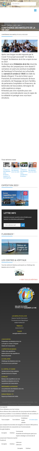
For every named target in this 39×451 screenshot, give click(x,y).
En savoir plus (34, 419)
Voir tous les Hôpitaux (29, 279)
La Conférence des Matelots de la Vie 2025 (15, 170)
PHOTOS (9, 25)
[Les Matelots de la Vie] (10, 4)
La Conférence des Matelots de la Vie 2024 (32, 170)
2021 (19, 25)
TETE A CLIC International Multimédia (22, 402)
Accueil (4, 25)
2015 (14, 25)
